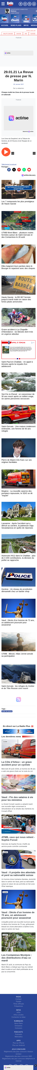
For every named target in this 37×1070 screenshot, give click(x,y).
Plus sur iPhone (18, 1043)
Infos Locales (18, 1015)
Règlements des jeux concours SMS (18, 1056)
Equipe (18, 1001)
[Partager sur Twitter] (13, 171)
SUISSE (32, 33)
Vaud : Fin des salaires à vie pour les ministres (17, 798)
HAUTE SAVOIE (8, 33)
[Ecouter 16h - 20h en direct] (18, 731)
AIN (26, 33)
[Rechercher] (29, 4)
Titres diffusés (18, 1004)
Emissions (18, 1026)
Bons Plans (16, 25)
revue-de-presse (7, 711)
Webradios (18, 1037)
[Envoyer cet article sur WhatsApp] (23, 171)
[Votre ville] (21, 4)
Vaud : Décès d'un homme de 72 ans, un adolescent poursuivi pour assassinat (17, 915)
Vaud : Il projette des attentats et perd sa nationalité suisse (18, 873)
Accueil (4, 25)
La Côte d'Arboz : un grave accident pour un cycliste (16, 763)
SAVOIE (18, 33)
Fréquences (18, 1006)
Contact (18, 999)
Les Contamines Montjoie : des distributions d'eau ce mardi (16, 958)
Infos (26, 25)
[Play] (3, 17)
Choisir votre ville (31, 30)
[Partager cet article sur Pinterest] (18, 171)
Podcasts (18, 1034)
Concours (18, 1028)
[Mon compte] (34, 4)
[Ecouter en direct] (25, 4)
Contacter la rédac (19, 1017)
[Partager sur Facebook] (8, 171)
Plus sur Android (18, 1045)
